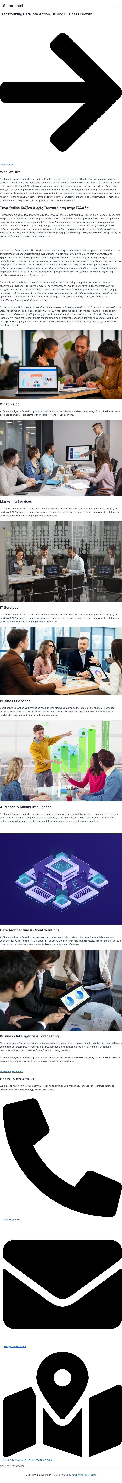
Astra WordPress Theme (84, 1475)
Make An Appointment (11, 1071)
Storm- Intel (13, 6)
